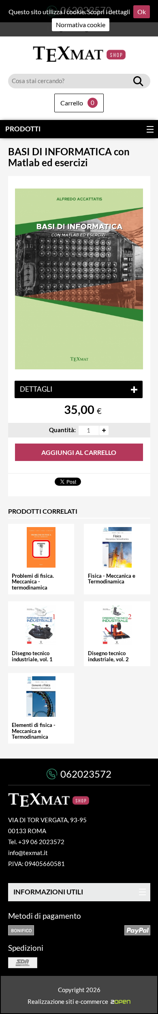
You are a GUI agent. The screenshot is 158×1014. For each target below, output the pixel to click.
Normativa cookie (80, 24)
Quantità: (62, 430)
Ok (141, 11)
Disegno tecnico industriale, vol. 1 (32, 656)
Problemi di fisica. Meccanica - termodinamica (33, 582)
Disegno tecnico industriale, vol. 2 (108, 656)
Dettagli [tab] (36, 389)
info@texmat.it (28, 852)
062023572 (85, 774)
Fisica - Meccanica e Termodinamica (111, 579)
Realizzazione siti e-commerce (69, 1001)
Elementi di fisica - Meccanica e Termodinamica (34, 731)
